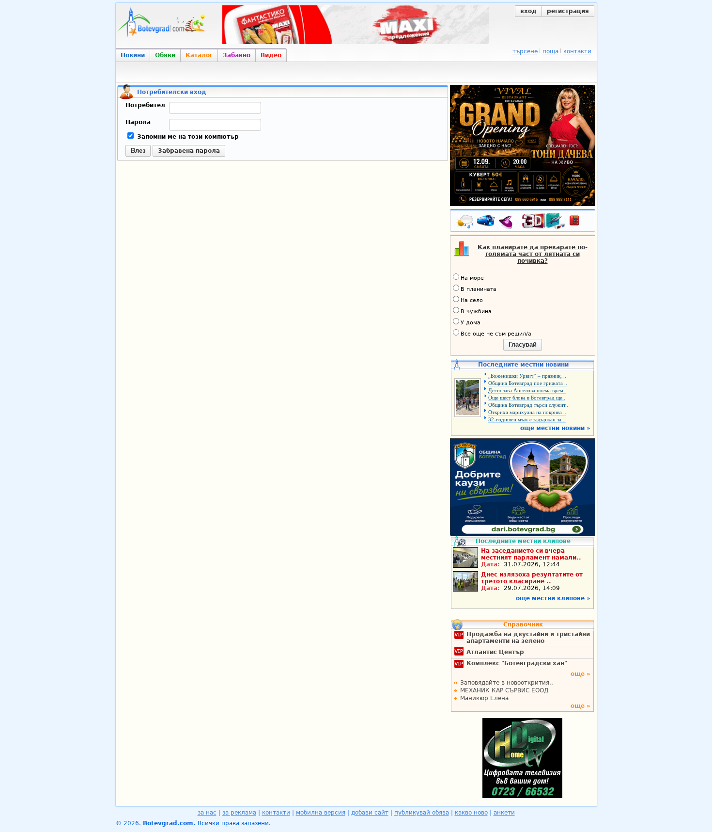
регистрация (568, 11)
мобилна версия (320, 812)
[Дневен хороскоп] (508, 222)
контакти (577, 51)
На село (472, 300)
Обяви (165, 55)
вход (528, 11)
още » (580, 674)
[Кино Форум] (543, 221)
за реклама (239, 812)
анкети (504, 812)
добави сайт (369, 812)
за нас (207, 812)
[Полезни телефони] (579, 222)
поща (550, 51)
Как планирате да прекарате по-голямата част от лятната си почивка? (533, 254)
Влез (138, 150)
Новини (133, 55)
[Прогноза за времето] (465, 222)
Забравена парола (189, 150)
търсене (525, 51)
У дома (470, 323)
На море (472, 278)
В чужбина (476, 311)
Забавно (236, 55)
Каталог (199, 55)
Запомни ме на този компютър (187, 136)
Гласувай (523, 344)
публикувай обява (421, 812)
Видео (271, 55)
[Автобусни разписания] (486, 222)
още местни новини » (555, 428)
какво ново (471, 812)
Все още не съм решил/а (496, 334)
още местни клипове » (553, 598)
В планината (478, 289)
